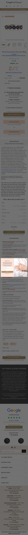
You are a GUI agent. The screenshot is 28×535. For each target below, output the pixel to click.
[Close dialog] (26, 258)
